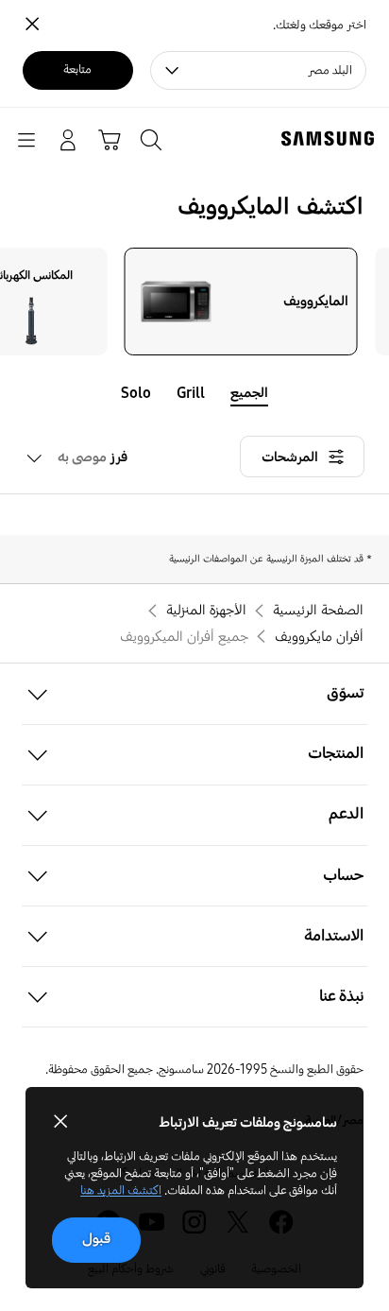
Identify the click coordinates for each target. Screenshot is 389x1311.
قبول (96, 1239)
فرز (92, 457)
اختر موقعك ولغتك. (319, 25)
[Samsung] (331, 138)
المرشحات (290, 457)
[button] (194, 694)
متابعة (77, 69)
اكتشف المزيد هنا (120, 1190)
